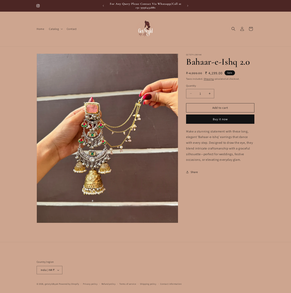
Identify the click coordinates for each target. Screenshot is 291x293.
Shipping (209, 78)
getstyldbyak (51, 284)
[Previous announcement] (103, 5)
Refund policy (109, 284)
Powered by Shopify (69, 284)
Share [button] (194, 172)
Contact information (171, 284)
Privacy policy (90, 284)
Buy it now (220, 119)
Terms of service (127, 284)
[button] (55, 29)
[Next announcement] (187, 5)
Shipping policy (148, 284)
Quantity (191, 85)
